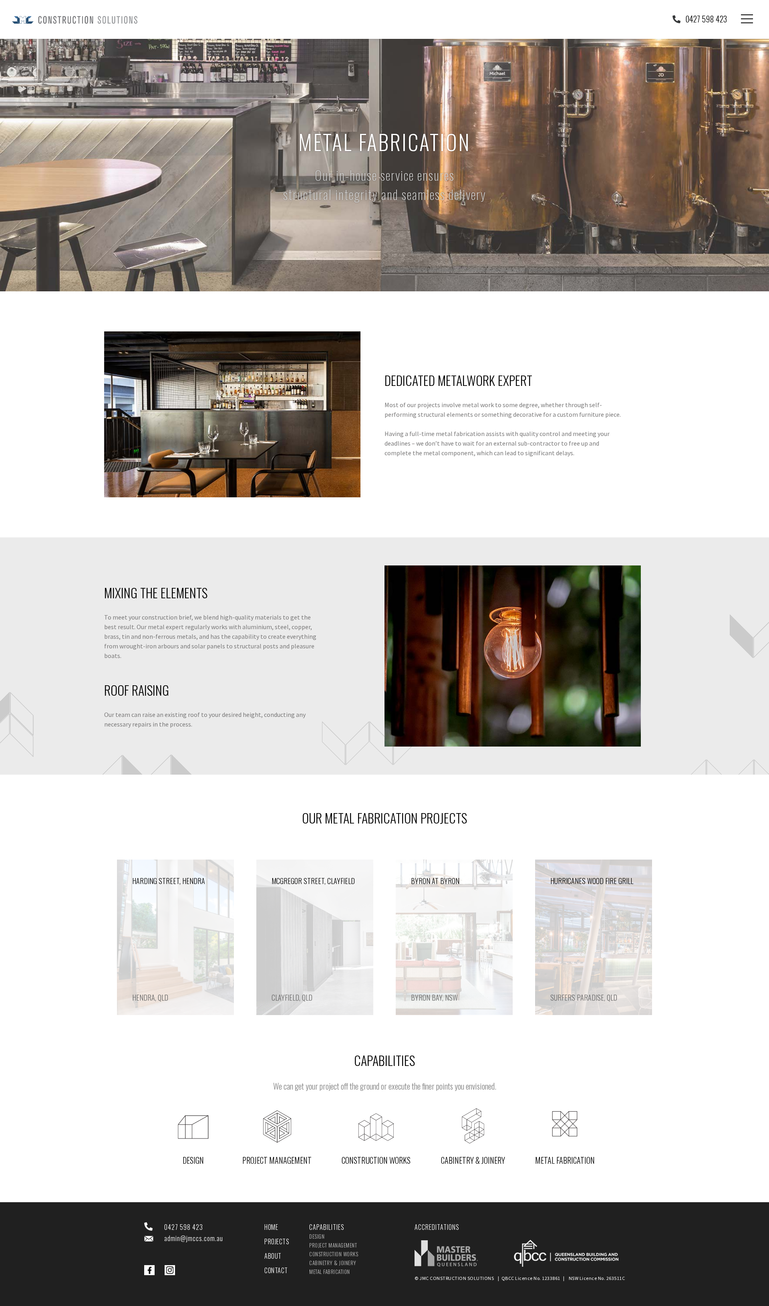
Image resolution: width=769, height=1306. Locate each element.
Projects (276, 1241)
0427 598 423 (706, 19)
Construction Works (376, 1160)
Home (271, 1227)
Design (193, 1160)
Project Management (277, 1160)
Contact (276, 1270)
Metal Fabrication (565, 1160)
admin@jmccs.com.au (193, 1238)
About (273, 1256)
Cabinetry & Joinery (473, 1160)
